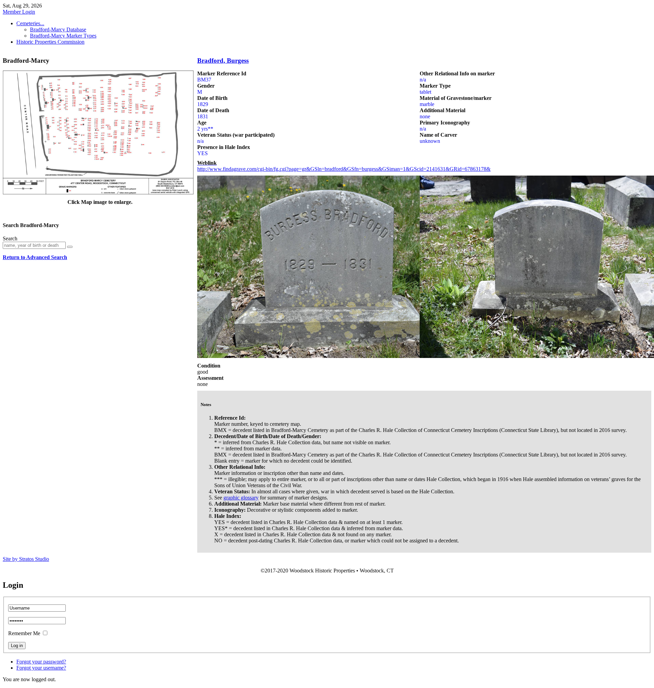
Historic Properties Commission (50, 42)
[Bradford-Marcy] (98, 192)
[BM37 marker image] (333, 356)
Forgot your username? (41, 668)
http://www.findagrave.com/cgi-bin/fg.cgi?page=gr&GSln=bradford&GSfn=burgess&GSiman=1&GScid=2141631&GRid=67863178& (343, 169)
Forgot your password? (41, 661)
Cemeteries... (30, 23)
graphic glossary (241, 497)
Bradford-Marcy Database (58, 29)
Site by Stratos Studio (26, 559)
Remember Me (24, 633)
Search (10, 238)
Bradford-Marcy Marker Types (63, 36)
